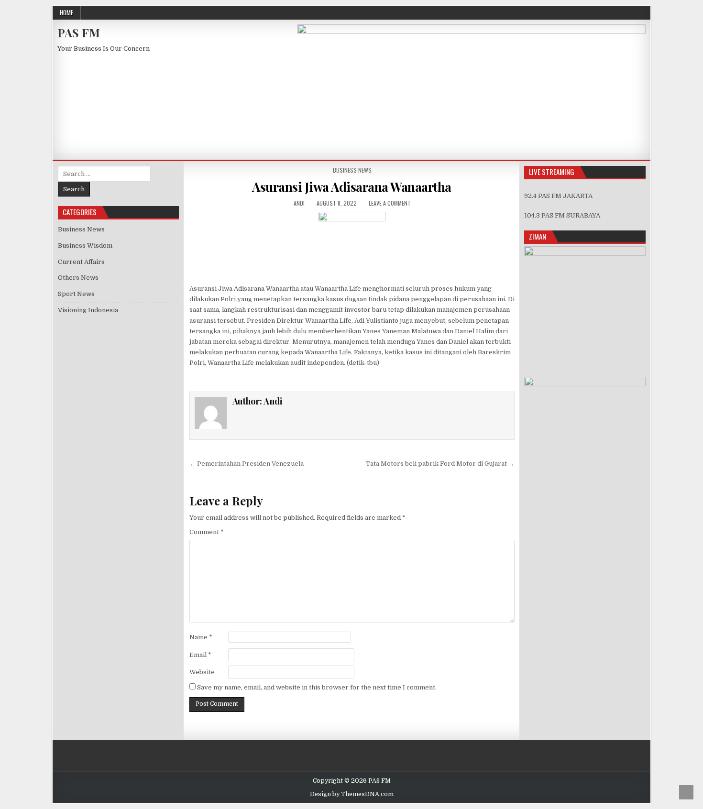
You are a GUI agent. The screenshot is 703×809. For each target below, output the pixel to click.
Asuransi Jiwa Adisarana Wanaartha (351, 186)
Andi (299, 203)
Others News (78, 277)
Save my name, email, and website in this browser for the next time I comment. (317, 687)
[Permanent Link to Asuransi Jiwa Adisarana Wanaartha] (352, 245)
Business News (352, 170)
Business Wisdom (85, 245)
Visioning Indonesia (88, 310)
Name (200, 637)
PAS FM (78, 32)
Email (200, 654)
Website (202, 672)
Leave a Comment (390, 203)
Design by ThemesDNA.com (352, 794)
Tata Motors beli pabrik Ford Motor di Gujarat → (440, 463)
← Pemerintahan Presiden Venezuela (246, 463)
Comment (206, 532)
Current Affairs (81, 261)
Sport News (76, 293)
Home (66, 12)
